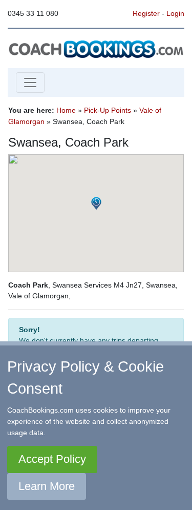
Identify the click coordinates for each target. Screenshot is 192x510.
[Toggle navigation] (30, 82)
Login (175, 13)
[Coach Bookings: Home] (96, 48)
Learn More (46, 486)
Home (66, 110)
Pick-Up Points (107, 110)
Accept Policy (52, 459)
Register (146, 13)
